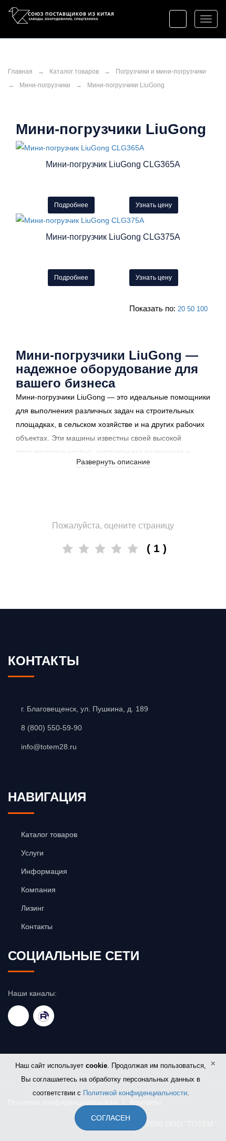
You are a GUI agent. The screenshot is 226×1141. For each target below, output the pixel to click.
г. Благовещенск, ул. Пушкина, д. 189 (84, 709)
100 (202, 309)
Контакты (37, 926)
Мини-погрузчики (44, 85)
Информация (44, 871)
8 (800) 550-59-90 (51, 728)
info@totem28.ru (49, 746)
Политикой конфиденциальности (135, 1093)
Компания (38, 889)
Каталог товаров (74, 71)
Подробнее (71, 205)
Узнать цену (154, 205)
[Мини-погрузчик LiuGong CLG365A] (113, 148)
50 (190, 309)
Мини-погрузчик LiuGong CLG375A (113, 236)
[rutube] (43, 1015)
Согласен (110, 1118)
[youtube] (18, 1015)
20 (181, 309)
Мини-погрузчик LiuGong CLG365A (113, 164)
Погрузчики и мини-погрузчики (161, 71)
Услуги (32, 853)
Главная (20, 71)
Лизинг (32, 908)
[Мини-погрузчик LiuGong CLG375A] (113, 220)
